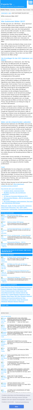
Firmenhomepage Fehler (15, 362)
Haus (13, 292)
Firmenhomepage (10, 291)
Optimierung (28, 205)
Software (3, 298)
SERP (21, 207)
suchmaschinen (13, 209)
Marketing (16, 294)
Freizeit (17, 291)
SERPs (25, 207)
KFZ (7, 294)
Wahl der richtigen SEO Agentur (15, 222)
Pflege (28, 294)
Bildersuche (4, 205)
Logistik (11, 294)
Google (9, 205)
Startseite (4, 13)
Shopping (23, 296)
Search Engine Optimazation (8, 207)
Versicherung (24, 299)
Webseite (10, 301)
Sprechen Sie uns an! (7, 251)
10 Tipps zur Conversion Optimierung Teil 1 (16, 196)
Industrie (18, 292)
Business (12, 9)
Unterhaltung (4, 299)
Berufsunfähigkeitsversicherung (23, 287)
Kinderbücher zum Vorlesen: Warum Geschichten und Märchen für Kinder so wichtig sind (19, 319)
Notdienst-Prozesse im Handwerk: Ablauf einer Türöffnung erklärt (19, 325)
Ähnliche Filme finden (15, 376)
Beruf (12, 287)
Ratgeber (3, 296)
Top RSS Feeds (12, 348)
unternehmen (12, 299)
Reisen (12, 296)
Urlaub (18, 299)
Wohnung (21, 301)
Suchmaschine (5, 209)
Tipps (23, 298)
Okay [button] (16, 406)
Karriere (3, 294)
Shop (18, 296)
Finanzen (27, 289)
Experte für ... (12, 5)
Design (15, 289)
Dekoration (10, 289)
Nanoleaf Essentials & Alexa (17, 341)
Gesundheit (19, 9)
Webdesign (4, 301)
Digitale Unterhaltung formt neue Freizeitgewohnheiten (19, 332)
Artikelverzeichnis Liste (15, 383)
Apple (2, 287)
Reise (8, 296)
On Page (14, 205)
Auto (9, 287)
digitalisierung (21, 289)
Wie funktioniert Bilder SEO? (14, 215)
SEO (10, 13)
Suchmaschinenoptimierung (25, 209)
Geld (25, 291)
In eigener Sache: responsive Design (14, 190)
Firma (2, 291)
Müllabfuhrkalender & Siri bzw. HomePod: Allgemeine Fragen (18, 369)
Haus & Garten (26, 9)
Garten (21, 291)
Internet (23, 292)
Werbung (15, 301)
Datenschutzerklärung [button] (22, 402)
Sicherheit (29, 296)
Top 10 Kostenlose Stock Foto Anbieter (18, 355)
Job (27, 292)
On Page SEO (21, 205)
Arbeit (6, 287)
